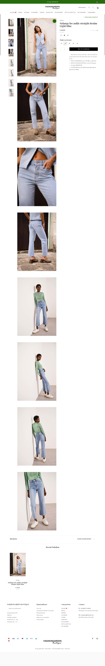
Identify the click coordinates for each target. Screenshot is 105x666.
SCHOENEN (34, 12)
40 (73, 43)
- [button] (61, 49)
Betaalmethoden (41, 613)
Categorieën (65, 604)
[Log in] (89, 7)
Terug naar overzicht (91, 17)
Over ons (39, 608)
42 (77, 43)
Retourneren (40, 615)
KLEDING (26, 12)
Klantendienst (82, 7)
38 (69, 43)
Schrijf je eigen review (84, 539)
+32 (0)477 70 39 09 (85, 608)
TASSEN (42, 12)
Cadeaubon (91, 12)
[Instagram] (97, 638)
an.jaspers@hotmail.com (87, 615)
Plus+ (62, 648)
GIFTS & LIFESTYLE (70, 12)
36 (65, 43)
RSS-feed (67, 648)
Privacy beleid (40, 619)
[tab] (52, 539)
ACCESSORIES (59, 12)
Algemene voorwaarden (43, 617)
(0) (97, 30)
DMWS (58, 648)
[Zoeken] (93, 7)
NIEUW (20, 12)
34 (61, 43)
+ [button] (67, 49)
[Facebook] (92, 638)
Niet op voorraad (83, 49)
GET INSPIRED (82, 12)
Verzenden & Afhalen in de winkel (45, 610)
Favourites (54, 21)
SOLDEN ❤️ (13, 12)
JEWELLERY (49, 12)
